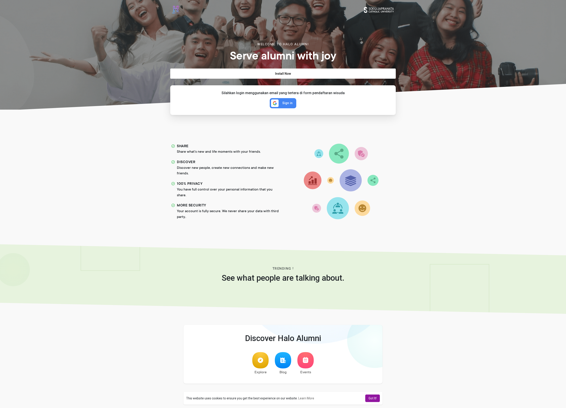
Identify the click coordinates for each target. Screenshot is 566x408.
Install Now (283, 73)
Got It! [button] (373, 398)
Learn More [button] (306, 398)
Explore (260, 372)
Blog (283, 372)
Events (305, 372)
